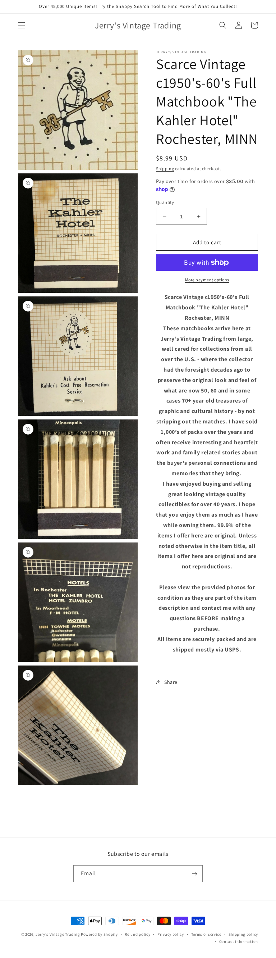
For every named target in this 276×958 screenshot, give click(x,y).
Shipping (165, 168)
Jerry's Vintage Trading (58, 934)
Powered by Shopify (99, 934)
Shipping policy (243, 934)
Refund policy (137, 934)
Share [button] (171, 682)
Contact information (238, 941)
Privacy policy (170, 934)
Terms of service (206, 934)
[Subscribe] (194, 873)
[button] (21, 25)
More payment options (207, 279)
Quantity (165, 202)
